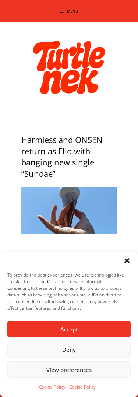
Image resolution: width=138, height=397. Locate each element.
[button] (127, 260)
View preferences (69, 369)
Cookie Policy (52, 387)
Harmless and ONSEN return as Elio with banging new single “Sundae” (62, 156)
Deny (69, 349)
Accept (69, 329)
